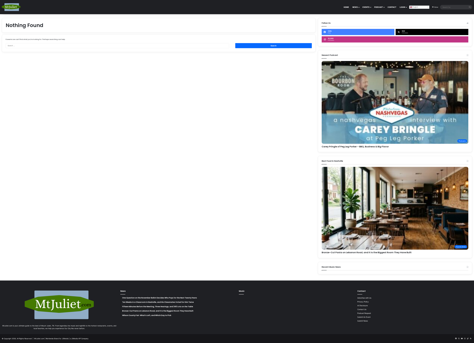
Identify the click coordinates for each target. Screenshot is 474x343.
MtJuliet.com (39, 339)
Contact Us (361, 309)
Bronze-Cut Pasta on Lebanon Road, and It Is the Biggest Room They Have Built (367, 252)
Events (366, 7)
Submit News (362, 321)
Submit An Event (364, 317)
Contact (392, 7)
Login (402, 7)
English (415, 7)
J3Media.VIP (76, 339)
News (355, 7)
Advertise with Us (364, 298)
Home (346, 7)
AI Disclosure (362, 306)
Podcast (378, 7)
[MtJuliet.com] (11, 7)
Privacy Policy (363, 302)
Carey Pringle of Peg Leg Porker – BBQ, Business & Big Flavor (355, 146)
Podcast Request (364, 313)
